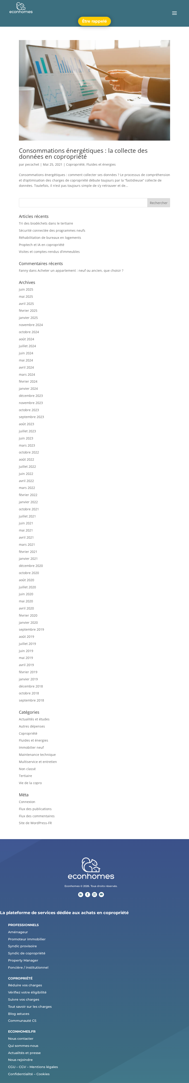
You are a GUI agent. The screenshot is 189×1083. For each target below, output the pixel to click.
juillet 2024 (27, 346)
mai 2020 (26, 601)
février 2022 (28, 495)
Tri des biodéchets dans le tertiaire (46, 223)
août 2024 (26, 339)
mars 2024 (27, 374)
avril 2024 (26, 367)
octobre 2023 (29, 410)
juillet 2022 (27, 466)
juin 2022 (26, 473)
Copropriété (75, 164)
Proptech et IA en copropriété (41, 245)
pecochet (32, 164)
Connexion (27, 802)
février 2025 (28, 310)
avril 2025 (26, 303)
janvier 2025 (28, 317)
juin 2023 (26, 438)
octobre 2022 (29, 452)
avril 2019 (26, 665)
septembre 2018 (31, 700)
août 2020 (26, 580)
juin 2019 (26, 651)
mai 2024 (26, 360)
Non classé (27, 769)
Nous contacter (20, 1039)
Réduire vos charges (25, 985)
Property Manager (23, 960)
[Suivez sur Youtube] (101, 894)
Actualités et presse (24, 1053)
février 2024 (28, 381)
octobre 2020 (29, 573)
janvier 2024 (28, 388)
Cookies (43, 1074)
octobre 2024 (29, 332)
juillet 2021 (27, 516)
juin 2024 (26, 353)
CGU (11, 1067)
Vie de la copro (30, 783)
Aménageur (18, 932)
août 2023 (26, 424)
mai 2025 (26, 296)
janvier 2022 (28, 502)
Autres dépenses (32, 726)
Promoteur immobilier (27, 939)
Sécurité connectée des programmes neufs (52, 230)
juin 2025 (26, 289)
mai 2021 (26, 530)
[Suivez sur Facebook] (87, 894)
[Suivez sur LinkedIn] (80, 894)
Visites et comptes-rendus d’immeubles (49, 251)
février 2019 (28, 672)
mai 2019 (26, 658)
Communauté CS (22, 1021)
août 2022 (26, 459)
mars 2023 (27, 445)
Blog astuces (18, 1014)
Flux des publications (35, 809)
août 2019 (26, 636)
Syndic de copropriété (26, 953)
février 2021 (28, 551)
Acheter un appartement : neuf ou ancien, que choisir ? (80, 270)
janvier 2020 (28, 622)
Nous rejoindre (20, 1060)
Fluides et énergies (101, 164)
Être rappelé (94, 21)
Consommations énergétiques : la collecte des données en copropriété (83, 153)
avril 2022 (26, 481)
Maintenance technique (37, 754)
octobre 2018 (29, 693)
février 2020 (28, 615)
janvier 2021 (28, 558)
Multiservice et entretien (38, 762)
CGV (22, 1067)
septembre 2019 (31, 629)
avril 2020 (26, 608)
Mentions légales (44, 1067)
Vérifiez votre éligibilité (27, 992)
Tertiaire (25, 776)
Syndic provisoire (22, 946)
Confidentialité (20, 1074)
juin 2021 (26, 523)
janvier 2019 (28, 679)
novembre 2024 (31, 325)
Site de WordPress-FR (35, 823)
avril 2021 (26, 537)
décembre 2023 (31, 395)
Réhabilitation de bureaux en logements (50, 237)
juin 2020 (26, 594)
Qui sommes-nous (23, 1046)
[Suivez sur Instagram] (94, 894)
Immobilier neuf (31, 747)
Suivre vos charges (23, 999)
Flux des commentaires (37, 816)
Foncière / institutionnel (28, 967)
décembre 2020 (31, 565)
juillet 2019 (27, 643)
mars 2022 (27, 487)
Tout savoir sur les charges (30, 1007)
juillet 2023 (27, 431)
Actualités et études (34, 719)
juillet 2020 (27, 587)
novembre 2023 (31, 403)
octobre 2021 (29, 509)
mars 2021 (27, 544)
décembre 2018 (31, 686)
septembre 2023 (31, 417)
